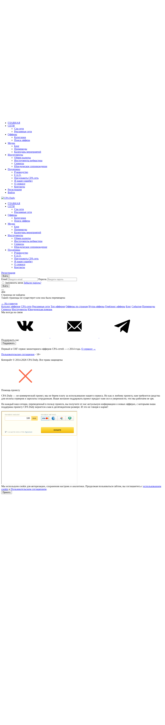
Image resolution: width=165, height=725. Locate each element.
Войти (11, 192)
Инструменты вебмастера (28, 160)
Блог (16, 146)
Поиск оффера (22, 140)
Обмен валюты (22, 157)
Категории (20, 137)
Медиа (11, 143)
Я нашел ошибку (23, 180)
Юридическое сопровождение (30, 166)
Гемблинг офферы (115, 306)
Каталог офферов (10, 306)
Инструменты (15, 154)
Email (4, 279)
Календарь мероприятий (27, 151)
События (136, 306)
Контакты (19, 186)
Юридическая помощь (40, 309)
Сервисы (19, 163)
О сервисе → (88, 349)
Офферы (12, 134)
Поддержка (14, 169)
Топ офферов (58, 306)
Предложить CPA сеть (26, 178)
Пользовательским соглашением (28, 489)
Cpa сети (19, 128)
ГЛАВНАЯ (14, 122)
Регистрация (15, 189)
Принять (7, 492)
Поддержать (9, 343)
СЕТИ (11, 125)
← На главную (9, 303)
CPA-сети (26, 306)
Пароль (42, 279)
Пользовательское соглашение (17, 354)
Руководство (21, 172)
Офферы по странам (77, 306)
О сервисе (19, 183)
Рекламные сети (23, 131)
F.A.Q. (17, 175)
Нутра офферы (96, 306)
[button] (82, 376)
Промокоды (20, 149)
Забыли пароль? (32, 282)
